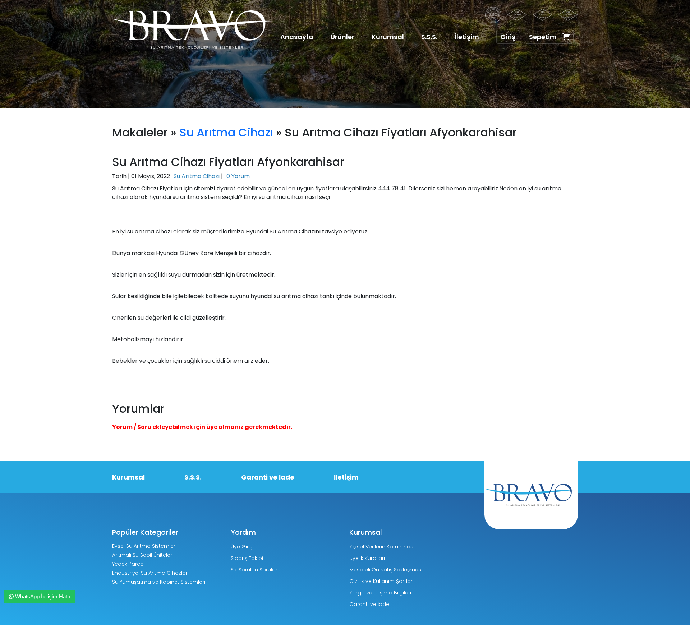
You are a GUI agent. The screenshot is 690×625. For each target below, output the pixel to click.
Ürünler (342, 36)
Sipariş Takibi (247, 558)
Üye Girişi (242, 546)
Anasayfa (296, 36)
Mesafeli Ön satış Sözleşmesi (385, 569)
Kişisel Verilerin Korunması (381, 546)
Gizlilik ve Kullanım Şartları (381, 581)
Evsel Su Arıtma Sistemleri (144, 546)
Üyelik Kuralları (367, 558)
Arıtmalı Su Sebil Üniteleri (142, 555)
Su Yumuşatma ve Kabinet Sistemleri (158, 581)
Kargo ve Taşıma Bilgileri (380, 592)
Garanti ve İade (267, 477)
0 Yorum (238, 176)
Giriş (507, 36)
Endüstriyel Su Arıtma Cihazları (150, 573)
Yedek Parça (128, 564)
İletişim (467, 36)
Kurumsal (388, 36)
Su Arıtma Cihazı (226, 132)
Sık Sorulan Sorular (254, 569)
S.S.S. (429, 36)
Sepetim (543, 36)
